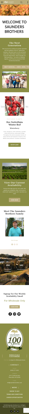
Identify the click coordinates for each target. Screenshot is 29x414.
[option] (14, 106)
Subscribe (14, 306)
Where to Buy (15, 391)
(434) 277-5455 (14, 370)
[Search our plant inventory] (21, 2)
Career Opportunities (15, 397)
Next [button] (27, 106)
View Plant (15, 144)
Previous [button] (3, 106)
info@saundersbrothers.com (14, 382)
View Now (14, 200)
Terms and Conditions (15, 394)
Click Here (6, 360)
